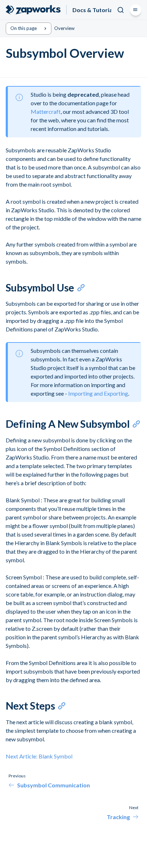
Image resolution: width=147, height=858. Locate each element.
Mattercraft (46, 111)
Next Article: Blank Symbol (39, 756)
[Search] (120, 10)
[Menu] (135, 10)
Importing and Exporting (98, 393)
